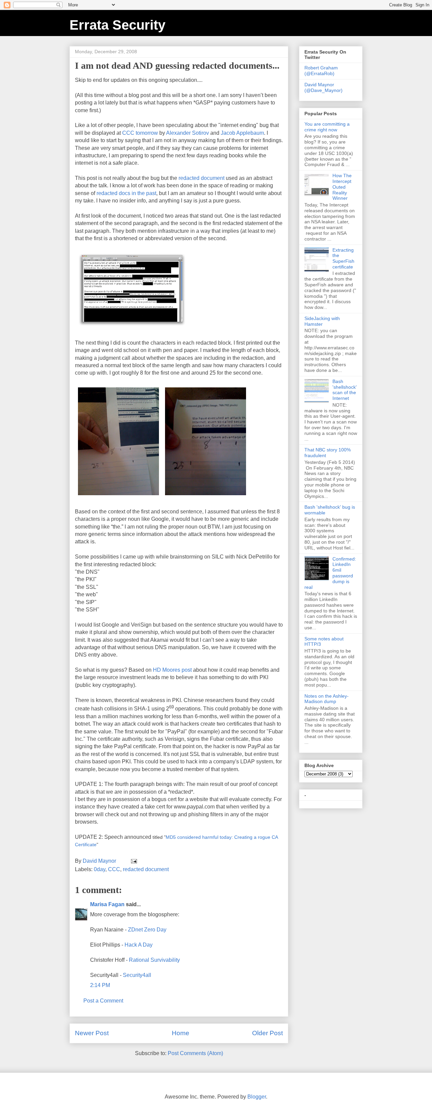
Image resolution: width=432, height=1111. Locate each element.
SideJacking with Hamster (322, 321)
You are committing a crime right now (327, 126)
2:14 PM (100, 985)
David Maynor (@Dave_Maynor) (323, 87)
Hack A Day (139, 945)
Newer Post (92, 1033)
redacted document (201, 178)
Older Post (267, 1033)
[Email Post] (133, 861)
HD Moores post (172, 670)
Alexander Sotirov (187, 133)
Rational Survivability (154, 960)
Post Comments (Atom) (195, 1053)
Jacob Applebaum (242, 133)
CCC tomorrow (140, 133)
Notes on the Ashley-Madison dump (326, 698)
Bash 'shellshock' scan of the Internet (344, 390)
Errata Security (117, 25)
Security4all (137, 975)
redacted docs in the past (126, 193)
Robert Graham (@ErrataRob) (321, 70)
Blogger (256, 1097)
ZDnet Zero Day (147, 929)
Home (180, 1033)
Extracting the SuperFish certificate (343, 258)
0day (99, 869)
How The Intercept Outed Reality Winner (342, 187)
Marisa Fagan (107, 904)
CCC (114, 869)
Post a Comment (103, 1001)
